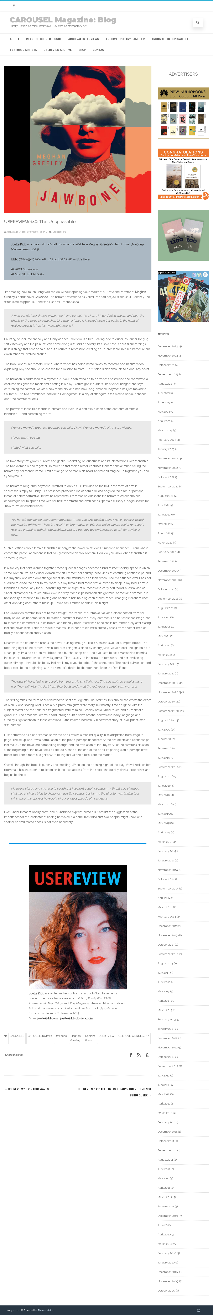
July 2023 (164, 393)
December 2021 (168, 570)
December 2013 (168, 926)
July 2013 (164, 972)
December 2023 (168, 346)
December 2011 (167, 1131)
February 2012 (167, 1122)
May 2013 (164, 991)
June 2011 (164, 1169)
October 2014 (166, 879)
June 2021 (164, 626)
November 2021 (168, 580)
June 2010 (164, 1225)
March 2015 (165, 841)
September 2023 (168, 374)
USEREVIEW (107, 1035)
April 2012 (164, 1103)
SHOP (82, 50)
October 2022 (166, 477)
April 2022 (164, 533)
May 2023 (164, 411)
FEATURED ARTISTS (23, 50)
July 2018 (164, 757)
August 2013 (165, 963)
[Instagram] (14, 6)
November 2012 (168, 1047)
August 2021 (165, 608)
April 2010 (164, 1234)
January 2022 (166, 561)
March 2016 (165, 804)
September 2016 (168, 767)
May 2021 (164, 636)
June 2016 (164, 785)
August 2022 (165, 495)
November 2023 (168, 355)
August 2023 (165, 383)
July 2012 (164, 1075)
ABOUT (14, 39)
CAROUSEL (17, 1035)
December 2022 (168, 458)
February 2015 (167, 851)
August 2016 (166, 776)
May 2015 (164, 823)
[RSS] (139, 1055)
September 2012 (168, 1066)
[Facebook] (130, 1055)
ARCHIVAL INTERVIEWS (83, 39)
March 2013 (165, 1010)
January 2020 (166, 748)
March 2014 (165, 907)
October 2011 (166, 1141)
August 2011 (165, 1159)
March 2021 (165, 654)
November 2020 (168, 692)
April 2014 (164, 897)
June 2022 (164, 514)
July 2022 (164, 505)
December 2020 (168, 682)
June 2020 (164, 739)
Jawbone (61, 1035)
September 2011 (168, 1150)
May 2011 (163, 1178)
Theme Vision (45, 1310)
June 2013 (164, 982)
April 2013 (164, 1000)
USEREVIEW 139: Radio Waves (26, 1089)
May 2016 (164, 795)
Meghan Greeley (76, 1038)
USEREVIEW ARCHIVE (58, 50)
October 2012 (166, 1056)
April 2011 (164, 1187)
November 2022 (168, 467)
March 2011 (165, 1197)
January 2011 (166, 1206)
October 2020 (166, 701)
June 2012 (164, 1084)
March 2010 (165, 1243)
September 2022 (168, 486)
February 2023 (167, 439)
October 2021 (166, 589)
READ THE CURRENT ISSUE (44, 39)
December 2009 (168, 1271)
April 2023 (164, 421)
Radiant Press (90, 1038)
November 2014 (168, 869)
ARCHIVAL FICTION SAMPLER (171, 39)
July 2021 (164, 617)
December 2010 (168, 1215)
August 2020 (166, 720)
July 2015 (164, 813)
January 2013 (166, 1028)
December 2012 (168, 1038)
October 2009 (166, 1290)
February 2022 (167, 552)
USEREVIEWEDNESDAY (133, 1035)
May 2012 (164, 1094)
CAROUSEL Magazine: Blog (63, 19)
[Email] (147, 1055)
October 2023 (166, 365)
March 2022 (165, 542)
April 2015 (164, 832)
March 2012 (165, 1112)
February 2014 (167, 916)
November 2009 (168, 1281)
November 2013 (168, 935)
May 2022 (164, 523)
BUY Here (83, 259)
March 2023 (165, 430)
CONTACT (99, 50)
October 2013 (166, 944)
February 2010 (167, 1253)
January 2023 (166, 449)
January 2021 (166, 673)
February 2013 (167, 1019)
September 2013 (168, 954)
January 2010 (166, 1262)
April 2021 (164, 645)
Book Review (59, 231)
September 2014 (168, 888)
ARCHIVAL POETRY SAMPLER (125, 39)
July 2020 (164, 729)
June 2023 (164, 402)
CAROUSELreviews (40, 1035)
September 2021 (168, 598)
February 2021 (167, 664)
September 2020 (168, 710)
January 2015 (166, 860)
